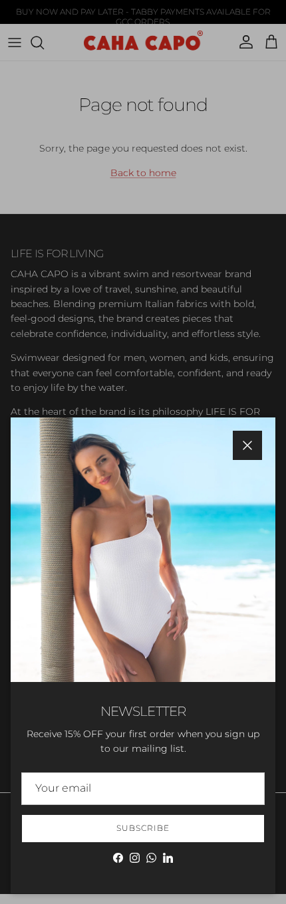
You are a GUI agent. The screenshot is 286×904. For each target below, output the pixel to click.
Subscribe (143, 828)
